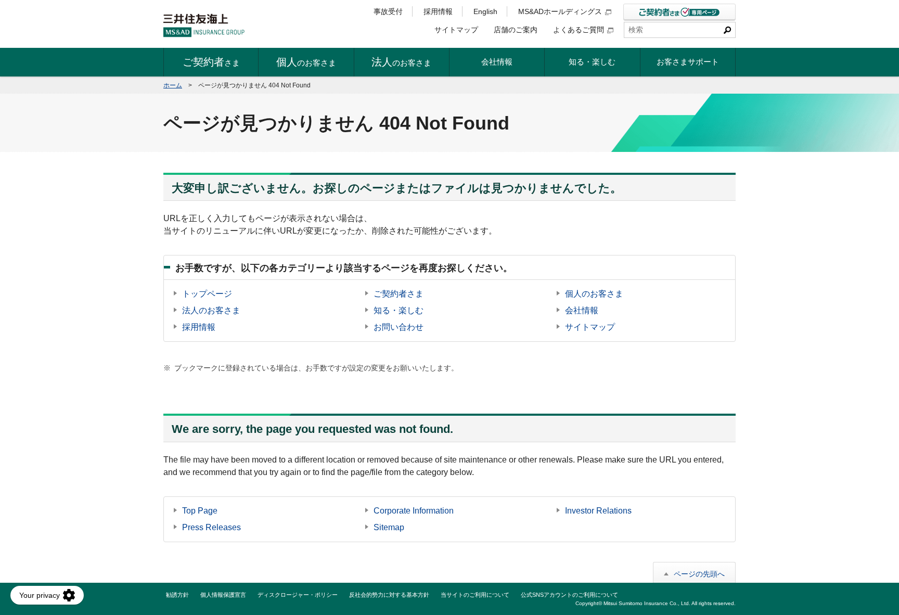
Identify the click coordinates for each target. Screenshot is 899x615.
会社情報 (581, 310)
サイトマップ (456, 29)
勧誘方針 (177, 595)
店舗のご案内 (515, 29)
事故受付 (388, 11)
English (485, 11)
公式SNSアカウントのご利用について (569, 595)
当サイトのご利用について (475, 595)
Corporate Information (414, 510)
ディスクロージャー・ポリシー (298, 595)
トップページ (207, 293)
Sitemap (389, 527)
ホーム (172, 85)
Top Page (199, 510)
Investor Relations (598, 510)
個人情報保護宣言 (223, 595)
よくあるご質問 (578, 29)
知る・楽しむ (398, 310)
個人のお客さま (594, 293)
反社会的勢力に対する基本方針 (389, 595)
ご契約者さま (398, 293)
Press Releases (211, 527)
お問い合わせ (398, 327)
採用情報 (438, 11)
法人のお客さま (211, 310)
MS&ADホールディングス (560, 11)
